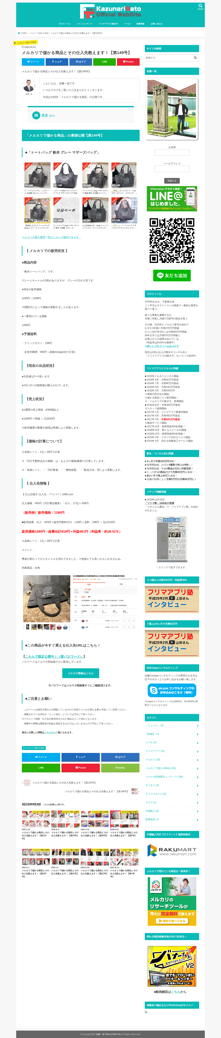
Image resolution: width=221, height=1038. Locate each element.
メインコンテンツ (84, 24)
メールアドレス (172, 163)
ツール (127, 24)
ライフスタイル (155, 794)
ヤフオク (152, 785)
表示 (52, 115)
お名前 (172, 147)
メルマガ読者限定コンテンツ (164, 776)
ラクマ (150, 802)
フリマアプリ (155, 751)
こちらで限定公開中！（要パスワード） (54, 656)
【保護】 (152, 734)
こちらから (50, 732)
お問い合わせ (156, 24)
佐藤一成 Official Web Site (108, 1034)
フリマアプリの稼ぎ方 (108, 24)
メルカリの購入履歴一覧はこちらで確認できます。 (51, 237)
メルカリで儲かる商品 (35, 748)
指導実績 (140, 24)
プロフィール (64, 24)
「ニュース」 (154, 725)
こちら (175, 992)
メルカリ (152, 759)
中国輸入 (152, 811)
